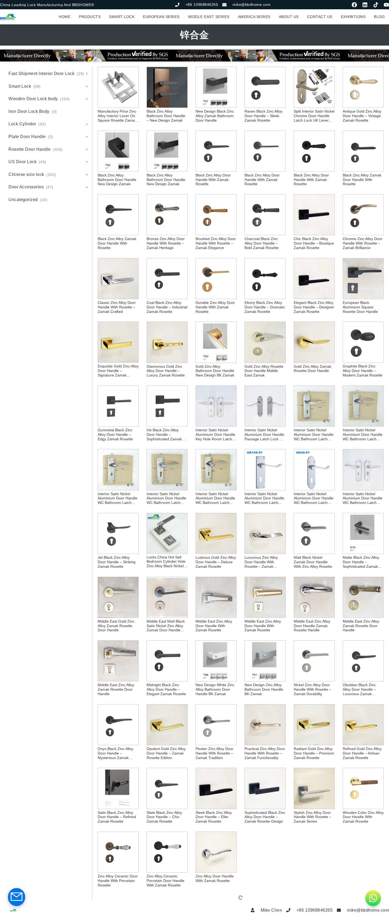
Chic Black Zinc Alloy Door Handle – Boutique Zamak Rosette (314, 243)
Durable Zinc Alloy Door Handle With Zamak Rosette (215, 307)
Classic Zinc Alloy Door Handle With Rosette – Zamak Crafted (117, 307)
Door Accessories (30, 187)
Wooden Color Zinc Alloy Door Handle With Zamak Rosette (363, 817)
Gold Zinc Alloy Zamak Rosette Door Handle (312, 368)
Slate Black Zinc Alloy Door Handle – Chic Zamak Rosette (164, 817)
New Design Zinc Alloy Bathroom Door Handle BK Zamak (264, 689)
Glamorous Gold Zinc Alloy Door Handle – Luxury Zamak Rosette (166, 371)
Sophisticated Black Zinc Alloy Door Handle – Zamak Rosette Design (265, 817)
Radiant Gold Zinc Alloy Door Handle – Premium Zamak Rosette (314, 753)
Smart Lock (24, 86)
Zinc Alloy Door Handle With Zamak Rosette (215, 878)
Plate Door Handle (30, 136)
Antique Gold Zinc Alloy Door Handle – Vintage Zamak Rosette (362, 115)
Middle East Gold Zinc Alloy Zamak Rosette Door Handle (116, 625)
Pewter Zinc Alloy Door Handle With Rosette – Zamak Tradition (214, 753)
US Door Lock (27, 161)
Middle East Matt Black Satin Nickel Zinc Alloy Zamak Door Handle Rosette (166, 625)
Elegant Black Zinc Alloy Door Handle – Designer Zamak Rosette (314, 307)
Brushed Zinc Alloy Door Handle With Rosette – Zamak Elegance (216, 243)
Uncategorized (27, 199)
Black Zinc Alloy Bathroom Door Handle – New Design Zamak (166, 115)
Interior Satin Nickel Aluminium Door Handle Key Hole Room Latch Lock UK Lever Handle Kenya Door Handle (215, 434)
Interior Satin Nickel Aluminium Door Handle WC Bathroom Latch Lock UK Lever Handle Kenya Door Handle (313, 434)
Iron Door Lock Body (32, 111)
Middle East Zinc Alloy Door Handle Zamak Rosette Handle (312, 625)
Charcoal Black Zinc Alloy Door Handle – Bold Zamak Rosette (262, 243)
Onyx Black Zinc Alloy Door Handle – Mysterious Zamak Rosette (115, 753)
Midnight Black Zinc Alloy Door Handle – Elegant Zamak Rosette (166, 689)
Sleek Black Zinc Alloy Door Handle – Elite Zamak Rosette (214, 817)
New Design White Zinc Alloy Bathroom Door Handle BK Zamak (215, 689)
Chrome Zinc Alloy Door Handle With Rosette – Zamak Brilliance (362, 243)
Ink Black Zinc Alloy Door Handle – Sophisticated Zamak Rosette (164, 434)
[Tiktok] (375, 4)
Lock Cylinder (27, 124)
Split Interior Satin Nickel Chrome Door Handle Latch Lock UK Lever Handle (314, 115)
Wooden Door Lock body (39, 98)
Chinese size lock (32, 174)
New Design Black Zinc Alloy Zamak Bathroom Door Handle (215, 115)
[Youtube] (386, 4)
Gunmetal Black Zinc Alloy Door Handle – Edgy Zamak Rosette (115, 434)
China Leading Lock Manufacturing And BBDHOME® (47, 5)
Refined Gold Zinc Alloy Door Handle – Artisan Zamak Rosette (362, 753)
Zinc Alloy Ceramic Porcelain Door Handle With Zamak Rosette (165, 880)
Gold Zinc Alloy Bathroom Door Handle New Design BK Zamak (215, 371)
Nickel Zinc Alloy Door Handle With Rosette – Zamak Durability (312, 689)
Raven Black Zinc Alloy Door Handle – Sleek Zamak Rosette (263, 115)
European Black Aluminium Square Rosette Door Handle (360, 307)
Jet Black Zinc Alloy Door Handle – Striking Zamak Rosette (116, 562)
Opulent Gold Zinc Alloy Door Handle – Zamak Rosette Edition (166, 753)
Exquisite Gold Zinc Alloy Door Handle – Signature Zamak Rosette (118, 370)
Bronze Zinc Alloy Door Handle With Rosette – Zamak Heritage (166, 243)
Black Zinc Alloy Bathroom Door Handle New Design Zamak (117, 179)
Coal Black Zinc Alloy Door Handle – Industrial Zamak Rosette (167, 307)
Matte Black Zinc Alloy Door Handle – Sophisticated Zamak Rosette (361, 562)
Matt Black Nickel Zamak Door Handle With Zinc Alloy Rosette (313, 562)
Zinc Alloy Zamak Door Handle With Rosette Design (313, 880)
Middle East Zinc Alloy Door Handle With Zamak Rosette (214, 625)
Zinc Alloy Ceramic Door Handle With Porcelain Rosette (118, 880)
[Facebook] (354, 4)
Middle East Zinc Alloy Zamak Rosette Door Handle (361, 625)
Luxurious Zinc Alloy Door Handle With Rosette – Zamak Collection (261, 562)
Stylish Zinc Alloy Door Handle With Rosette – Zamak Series (312, 817)
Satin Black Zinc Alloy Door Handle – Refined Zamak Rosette (117, 817)
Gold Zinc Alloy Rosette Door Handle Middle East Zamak (264, 371)
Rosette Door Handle (35, 149)
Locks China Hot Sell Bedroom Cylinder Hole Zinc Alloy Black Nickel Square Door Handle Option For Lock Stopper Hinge (166, 561)
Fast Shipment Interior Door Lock (46, 73)
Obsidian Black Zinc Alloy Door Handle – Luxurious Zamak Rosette (359, 689)
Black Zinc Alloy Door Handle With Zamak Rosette (213, 179)
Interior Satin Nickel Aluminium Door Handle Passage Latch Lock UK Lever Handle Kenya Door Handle (264, 434)
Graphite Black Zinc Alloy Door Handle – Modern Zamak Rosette (362, 370)
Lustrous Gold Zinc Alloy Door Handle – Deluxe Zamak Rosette (216, 562)
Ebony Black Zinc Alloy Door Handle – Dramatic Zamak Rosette (265, 307)
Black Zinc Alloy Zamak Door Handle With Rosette (362, 179)
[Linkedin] (365, 4)
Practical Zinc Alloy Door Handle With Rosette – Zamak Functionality (265, 753)
